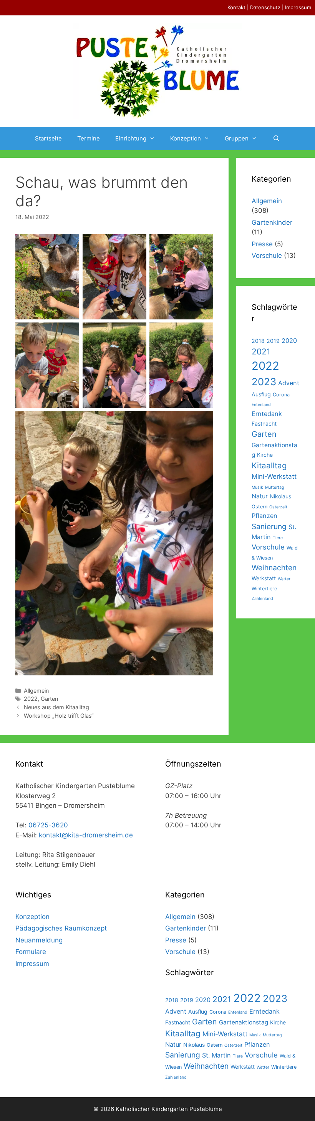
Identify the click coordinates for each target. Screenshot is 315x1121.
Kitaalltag (269, 465)
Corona (281, 395)
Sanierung (269, 526)
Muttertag (274, 487)
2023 (264, 382)
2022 (31, 698)
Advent (288, 383)
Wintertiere (264, 588)
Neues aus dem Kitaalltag (56, 707)
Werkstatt (264, 578)
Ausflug (261, 394)
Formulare (30, 952)
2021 (261, 351)
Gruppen (237, 138)
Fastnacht (264, 423)
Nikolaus (280, 496)
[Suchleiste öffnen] (276, 138)
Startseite (48, 138)
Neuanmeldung (39, 940)
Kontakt (236, 7)
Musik (257, 487)
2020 (289, 340)
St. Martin (216, 1055)
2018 (258, 340)
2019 (273, 340)
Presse (262, 244)
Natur (260, 496)
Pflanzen (264, 516)
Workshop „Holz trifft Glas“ (59, 715)
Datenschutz (265, 7)
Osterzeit (278, 507)
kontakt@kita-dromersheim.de (86, 835)
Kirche (265, 454)
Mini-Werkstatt (274, 476)
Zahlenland (262, 598)
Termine (88, 138)
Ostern (259, 507)
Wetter (284, 578)
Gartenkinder (272, 222)
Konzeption (185, 138)
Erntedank (267, 414)
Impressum (298, 7)
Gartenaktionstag (243, 1022)
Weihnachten (274, 567)
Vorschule (267, 255)
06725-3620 (48, 825)
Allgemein (36, 690)
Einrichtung (130, 138)
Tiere (278, 537)
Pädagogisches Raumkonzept (61, 928)
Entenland (261, 404)
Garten (49, 698)
